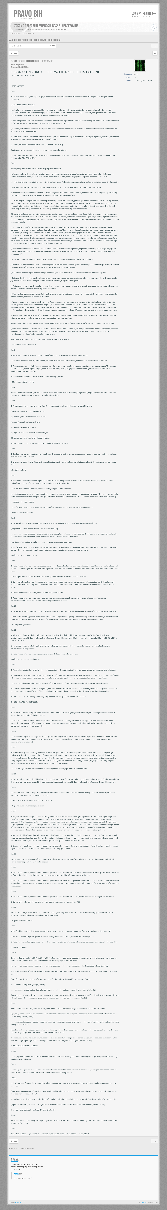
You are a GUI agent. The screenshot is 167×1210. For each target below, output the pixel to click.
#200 (13, 65)
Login (135, 13)
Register (148, 13)
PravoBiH (18, 1202)
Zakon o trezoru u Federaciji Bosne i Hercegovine (35, 40)
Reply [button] (14, 53)
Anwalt (28, 1202)
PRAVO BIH (28, 13)
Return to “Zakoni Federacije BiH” (22, 1149)
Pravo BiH (144, 1202)
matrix (21, 65)
